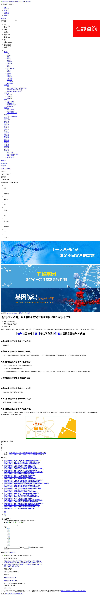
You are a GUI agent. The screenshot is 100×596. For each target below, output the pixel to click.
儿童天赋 (6, 114)
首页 (5, 7)
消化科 (9, 71)
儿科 (8, 53)
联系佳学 (6, 15)
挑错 (5, 512)
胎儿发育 (9, 98)
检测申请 (6, 566)
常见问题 (6, 134)
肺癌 (8, 86)
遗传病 (6, 52)
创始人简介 (7, 119)
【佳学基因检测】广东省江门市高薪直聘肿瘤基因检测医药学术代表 (27, 453)
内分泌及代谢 (10, 68)
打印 (5, 516)
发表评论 (6, 549)
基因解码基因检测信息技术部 (14, 594)
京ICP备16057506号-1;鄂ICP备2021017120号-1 (73, 591)
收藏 (5, 511)
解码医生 (6, 139)
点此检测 (3, 18)
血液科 (9, 73)
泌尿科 (9, 60)
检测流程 (16, 566)
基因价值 (6, 127)
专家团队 (6, 121)
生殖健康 (6, 93)
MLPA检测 (10, 81)
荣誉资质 (6, 124)
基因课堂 (6, 12)
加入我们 (6, 149)
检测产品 (6, 9)
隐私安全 (39, 564)
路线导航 (6, 147)
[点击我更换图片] (34, 547)
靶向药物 (6, 137)
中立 (17, 522)
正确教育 (6, 141)
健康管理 (6, 136)
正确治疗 (6, 132)
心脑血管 (9, 63)
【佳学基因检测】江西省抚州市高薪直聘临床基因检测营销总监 (26, 454)
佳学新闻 (6, 126)
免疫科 (9, 75)
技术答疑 (27, 564)
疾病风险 (6, 108)
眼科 (8, 57)
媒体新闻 (39, 562)
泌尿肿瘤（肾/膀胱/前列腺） (14, 91)
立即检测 (11, 566)
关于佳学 (6, 10)
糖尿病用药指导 (11, 104)
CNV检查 (9, 78)
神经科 (9, 55)
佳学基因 (6, 118)
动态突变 (9, 80)
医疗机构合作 (10, 157)
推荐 (5, 514)
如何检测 (11, 564)
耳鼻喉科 (9, 61)
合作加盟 (6, 144)
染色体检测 (10, 83)
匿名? (42, 547)
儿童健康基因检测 (12, 113)
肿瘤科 (9, 66)
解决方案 (6, 13)
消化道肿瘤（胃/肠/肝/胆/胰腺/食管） (17, 88)
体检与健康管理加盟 (12, 154)
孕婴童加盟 (10, 152)
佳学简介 (11, 562)
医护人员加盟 (10, 155)
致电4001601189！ (12, 313)
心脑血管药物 (10, 103)
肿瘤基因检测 (10, 109)
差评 (23, 522)
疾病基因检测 (10, 111)
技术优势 (6, 123)
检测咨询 (6, 142)
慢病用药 (6, 99)
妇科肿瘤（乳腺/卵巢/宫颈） (14, 90)
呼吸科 (9, 70)
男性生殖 (9, 94)
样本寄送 (16, 564)
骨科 (8, 65)
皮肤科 (9, 58)
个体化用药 (27, 561)
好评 (11, 522)
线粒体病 (9, 76)
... (22, 460)
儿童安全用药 (10, 101)
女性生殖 (9, 96)
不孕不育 (20, 561)
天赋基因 (6, 129)
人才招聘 (6, 146)
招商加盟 (6, 151)
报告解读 (22, 564)
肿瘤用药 (6, 85)
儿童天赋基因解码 (12, 116)
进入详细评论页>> (11, 552)
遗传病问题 (33, 564)
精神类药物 (10, 106)
